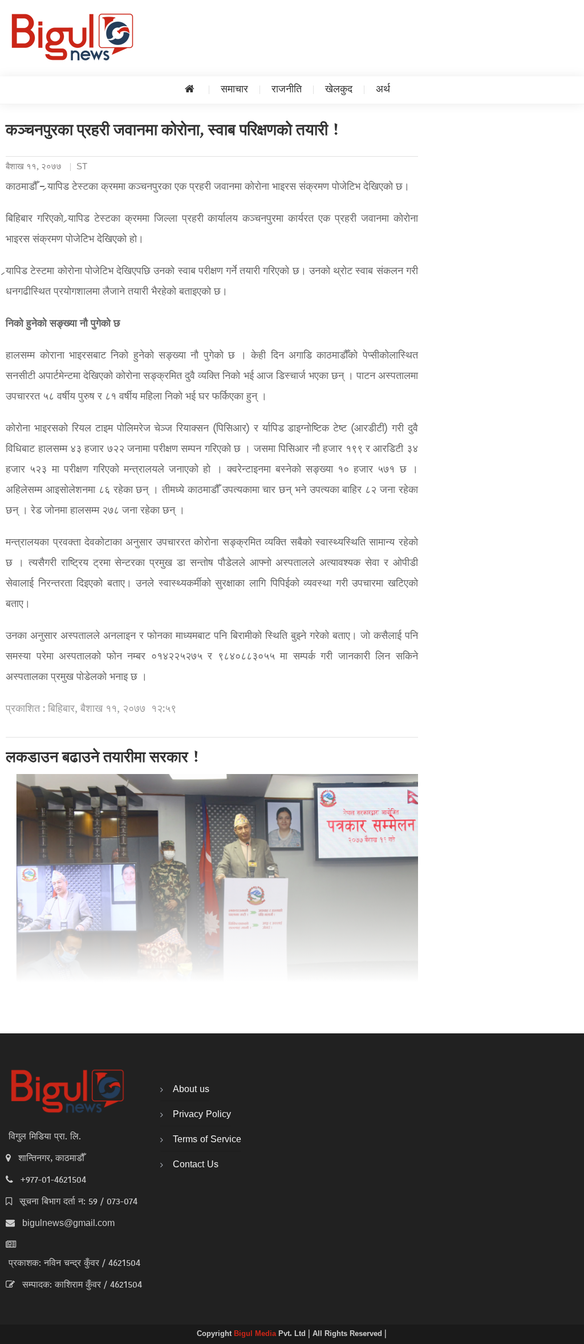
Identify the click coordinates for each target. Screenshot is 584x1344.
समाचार (234, 89)
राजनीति (286, 89)
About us (191, 1089)
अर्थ (383, 89)
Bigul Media (256, 1334)
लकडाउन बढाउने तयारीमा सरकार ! (103, 759)
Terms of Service (207, 1140)
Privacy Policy (202, 1114)
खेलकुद (338, 89)
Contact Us (195, 1165)
